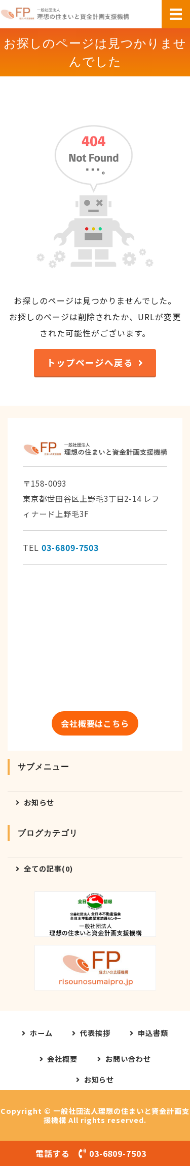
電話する (90, 1153)
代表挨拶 (95, 1033)
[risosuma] (95, 967)
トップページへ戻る (90, 362)
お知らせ (39, 802)
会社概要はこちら (95, 723)
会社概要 (62, 1059)
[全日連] (95, 914)
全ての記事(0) (48, 868)
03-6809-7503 (70, 547)
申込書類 (153, 1033)
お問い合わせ (128, 1059)
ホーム (41, 1033)
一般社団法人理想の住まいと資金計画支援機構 (116, 1115)
